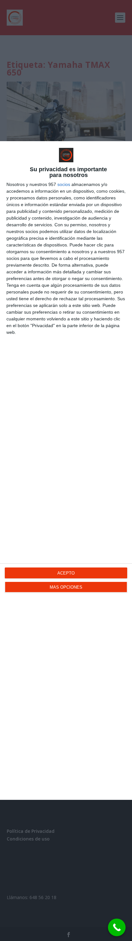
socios (63, 184)
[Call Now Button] (117, 927)
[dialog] (66, 470)
